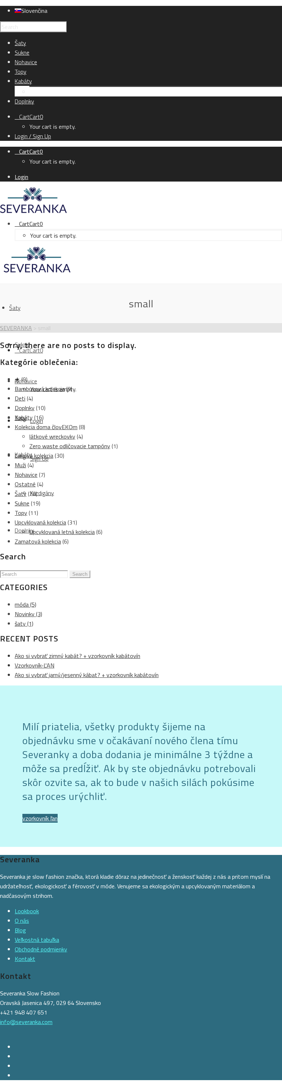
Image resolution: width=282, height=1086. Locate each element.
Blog (20, 930)
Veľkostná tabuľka (37, 939)
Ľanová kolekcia (34, 455)
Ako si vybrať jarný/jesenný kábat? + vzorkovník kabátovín (87, 674)
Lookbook (27, 911)
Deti (20, 398)
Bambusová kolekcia (40, 388)
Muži (20, 465)
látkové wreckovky (52, 436)
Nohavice (26, 474)
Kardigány (41, 91)
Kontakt (25, 958)
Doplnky (25, 407)
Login (21, 176)
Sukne (22, 503)
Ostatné (25, 484)
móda (25, 604)
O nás (22, 920)
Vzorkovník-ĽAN (34, 665)
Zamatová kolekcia (38, 541)
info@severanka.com (26, 1021)
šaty (24, 623)
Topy (21, 512)
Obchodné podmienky (41, 949)
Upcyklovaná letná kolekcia (62, 531)
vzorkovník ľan (40, 818)
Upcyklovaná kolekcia (40, 522)
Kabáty (24, 417)
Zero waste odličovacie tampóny (69, 446)
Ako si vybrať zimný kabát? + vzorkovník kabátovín (77, 655)
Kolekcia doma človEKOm (46, 427)
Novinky (28, 614)
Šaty (20, 493)
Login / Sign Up (33, 136)
